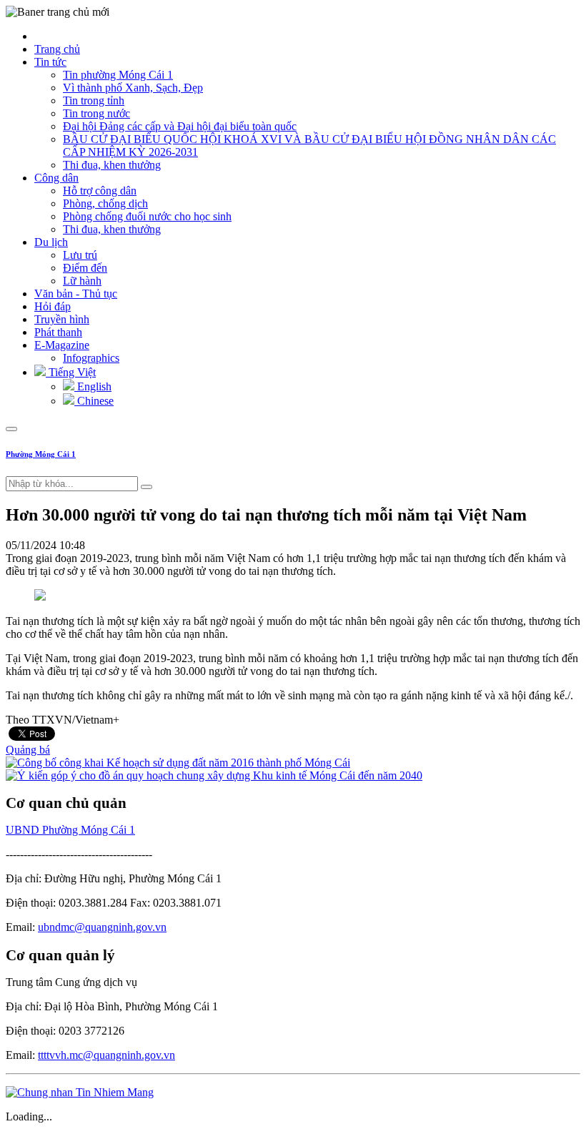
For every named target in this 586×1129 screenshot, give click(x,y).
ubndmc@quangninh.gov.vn (102, 927)
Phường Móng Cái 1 (41, 454)
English (92, 386)
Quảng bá (28, 750)
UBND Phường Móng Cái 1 (70, 830)
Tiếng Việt (71, 372)
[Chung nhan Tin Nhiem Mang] (80, 1092)
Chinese (94, 401)
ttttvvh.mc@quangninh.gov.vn (106, 1055)
